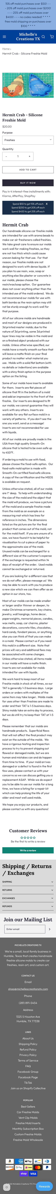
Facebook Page (28, 1077)
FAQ (28, 1066)
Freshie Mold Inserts (28, 1123)
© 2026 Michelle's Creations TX (19, 1184)
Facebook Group (28, 1071)
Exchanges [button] (8, 898)
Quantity (7, 149)
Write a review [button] (28, 850)
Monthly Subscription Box (28, 1128)
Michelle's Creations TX (28, 36)
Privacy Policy (28, 1055)
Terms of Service (28, 1060)
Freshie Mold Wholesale (28, 1140)
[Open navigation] (4, 36)
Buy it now (28, 182)
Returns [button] (7, 890)
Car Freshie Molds (28, 1112)
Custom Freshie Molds (28, 1134)
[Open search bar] (43, 36)
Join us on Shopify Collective (28, 1088)
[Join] (49, 929)
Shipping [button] (7, 881)
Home (5, 49)
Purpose (7, 132)
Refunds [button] (7, 906)
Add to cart (28, 169)
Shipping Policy (28, 1044)
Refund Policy (28, 1049)
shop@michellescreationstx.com (28, 989)
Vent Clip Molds (28, 1117)
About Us (28, 1038)
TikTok (28, 1082)
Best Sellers (28, 1106)
